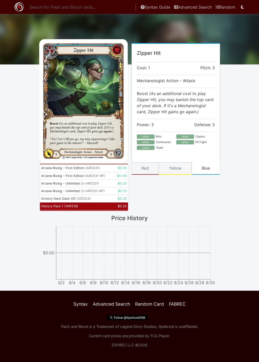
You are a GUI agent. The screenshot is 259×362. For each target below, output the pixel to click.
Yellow (175, 168)
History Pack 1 (59, 206)
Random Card (149, 304)
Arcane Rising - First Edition (70, 168)
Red (145, 168)
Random (227, 7)
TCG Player (159, 336)
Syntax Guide (157, 7)
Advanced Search (195, 7)
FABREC (177, 304)
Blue (206, 168)
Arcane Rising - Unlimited (70, 183)
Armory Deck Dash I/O (66, 198)
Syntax (80, 304)
